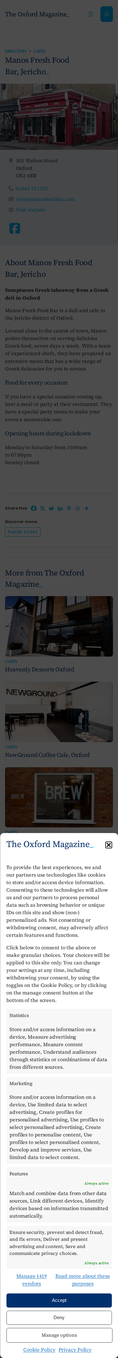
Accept (59, 1300)
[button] (108, 845)
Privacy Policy (75, 1349)
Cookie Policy (39, 1349)
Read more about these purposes (82, 1279)
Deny (59, 1317)
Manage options (59, 1335)
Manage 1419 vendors (31, 1279)
